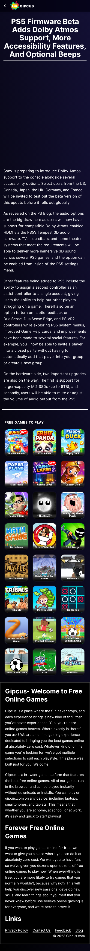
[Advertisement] (45, 113)
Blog (79, 930)
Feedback (63, 930)
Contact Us (42, 930)
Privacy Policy (16, 930)
